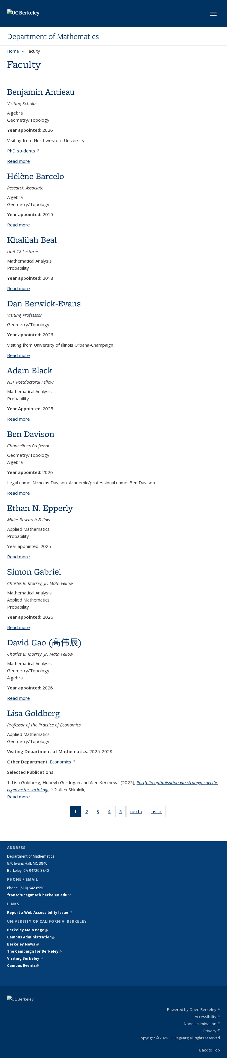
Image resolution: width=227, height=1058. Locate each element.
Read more (18, 161)
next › (138, 812)
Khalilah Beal (32, 239)
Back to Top (209, 1050)
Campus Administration (31, 937)
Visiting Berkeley (25, 958)
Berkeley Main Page (27, 929)
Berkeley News (23, 944)
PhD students (23, 151)
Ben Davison (30, 434)
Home (13, 51)
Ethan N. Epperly (40, 508)
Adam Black (29, 370)
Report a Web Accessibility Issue (39, 912)
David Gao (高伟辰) (44, 642)
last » (158, 812)
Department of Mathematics (53, 36)
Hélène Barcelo (35, 176)
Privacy (211, 1030)
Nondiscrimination (202, 1023)
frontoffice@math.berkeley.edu (39, 895)
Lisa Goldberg (33, 713)
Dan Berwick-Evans (44, 303)
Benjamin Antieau (41, 91)
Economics (62, 762)
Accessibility (207, 1016)
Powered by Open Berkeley (193, 1009)
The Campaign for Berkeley (34, 951)
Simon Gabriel (34, 571)
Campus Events (23, 965)
